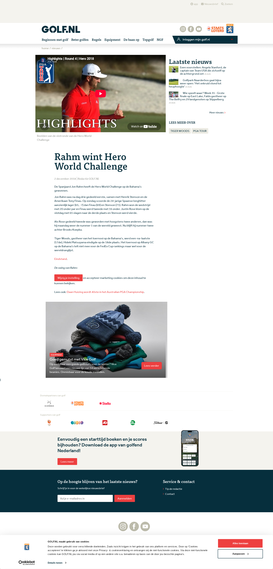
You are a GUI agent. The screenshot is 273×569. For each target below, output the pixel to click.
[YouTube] (199, 30)
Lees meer (67, 461)
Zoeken (228, 4)
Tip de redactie (173, 488)
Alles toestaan (240, 543)
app (196, 4)
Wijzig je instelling (68, 277)
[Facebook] (191, 30)
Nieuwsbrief (211, 4)
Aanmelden (125, 498)
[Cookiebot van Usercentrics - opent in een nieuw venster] (27, 562)
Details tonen (55, 562)
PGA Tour (200, 131)
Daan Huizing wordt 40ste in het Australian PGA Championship (105, 292)
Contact (170, 493)
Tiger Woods (179, 131)
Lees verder (151, 365)
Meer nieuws (216, 112)
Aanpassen (238, 553)
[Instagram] (183, 30)
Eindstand (60, 258)
